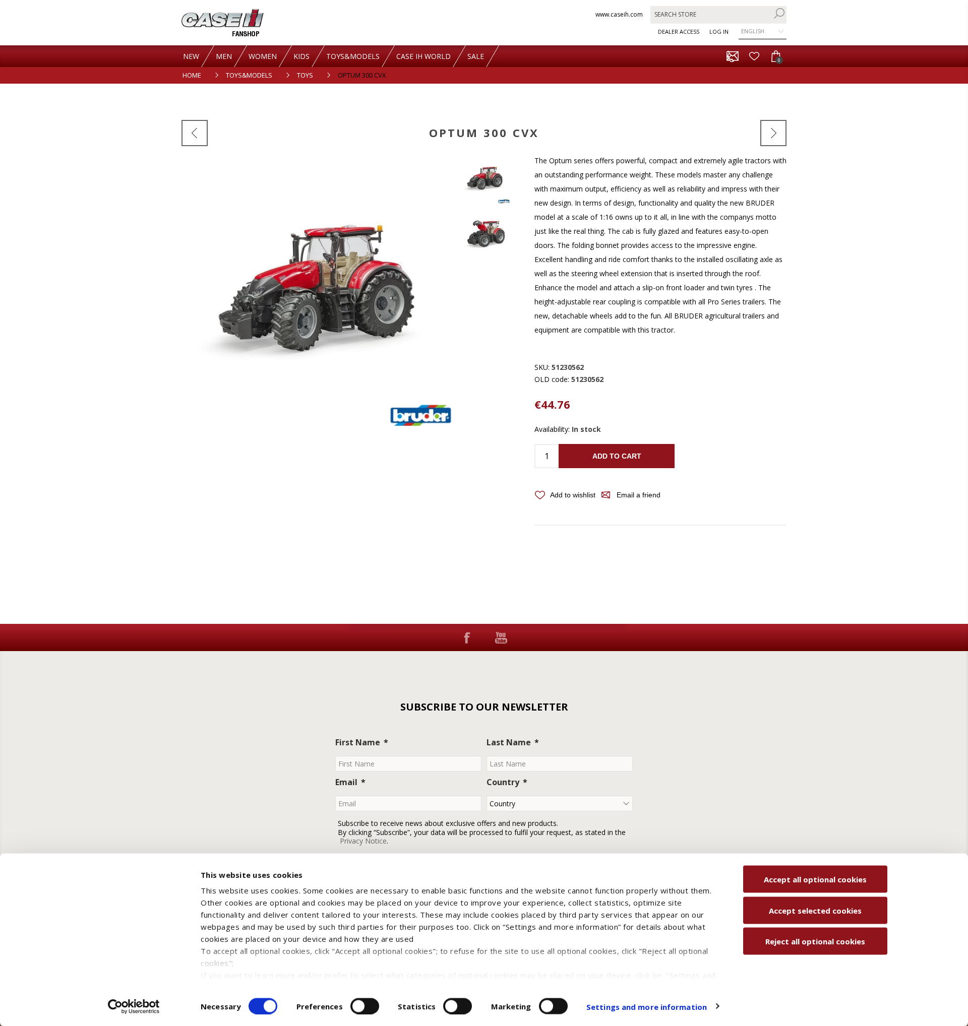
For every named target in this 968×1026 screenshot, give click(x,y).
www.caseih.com (619, 14)
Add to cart (616, 456)
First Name (357, 742)
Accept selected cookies (815, 910)
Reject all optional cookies (815, 941)
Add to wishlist (572, 495)
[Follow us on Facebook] (467, 637)
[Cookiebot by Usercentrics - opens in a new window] (134, 1006)
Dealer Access (678, 31)
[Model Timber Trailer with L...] (195, 133)
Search (778, 13)
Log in (719, 31)
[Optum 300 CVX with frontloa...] (773, 133)
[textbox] (710, 14)
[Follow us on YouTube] (501, 637)
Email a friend (638, 495)
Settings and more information (646, 1006)
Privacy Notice (363, 841)
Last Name (509, 742)
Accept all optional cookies (815, 879)
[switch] (364, 1006)
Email (346, 782)
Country (503, 782)
